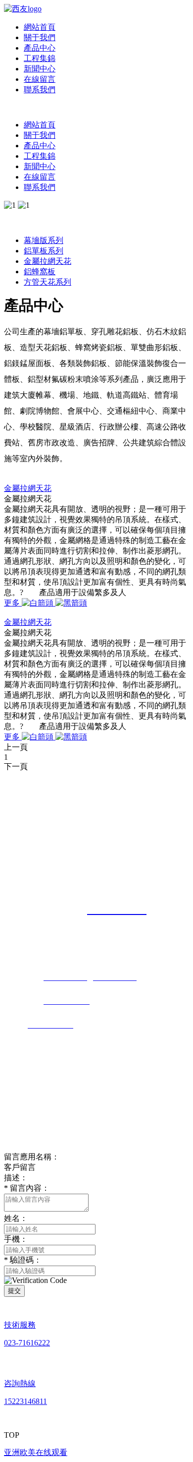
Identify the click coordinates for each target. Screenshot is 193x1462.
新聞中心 (39, 68)
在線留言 (39, 79)
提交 (14, 1290)
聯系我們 (39, 89)
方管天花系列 (47, 282)
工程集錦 (39, 58)
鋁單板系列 (43, 250)
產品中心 (39, 48)
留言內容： (26, 1188)
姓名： (16, 1218)
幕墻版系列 (43, 240)
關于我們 (39, 37)
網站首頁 (39, 27)
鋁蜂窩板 (39, 271)
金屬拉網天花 (47, 261)
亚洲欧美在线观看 (35, 1452)
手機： (16, 1239)
